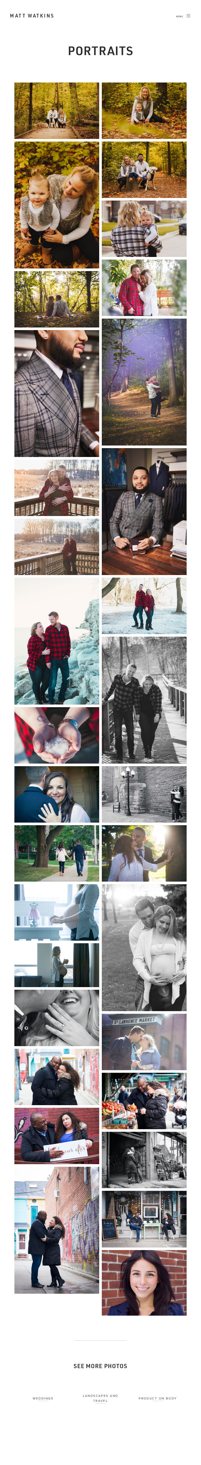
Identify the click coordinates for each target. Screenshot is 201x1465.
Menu (179, 16)
